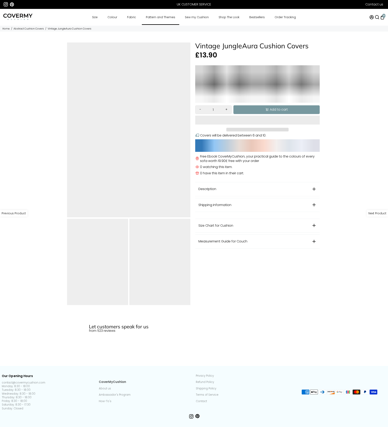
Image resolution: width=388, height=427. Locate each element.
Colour (112, 17)
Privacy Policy (205, 375)
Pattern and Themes (160, 17)
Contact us (374, 4)
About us (105, 388)
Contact (201, 401)
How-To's (105, 401)
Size (95, 17)
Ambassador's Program (115, 394)
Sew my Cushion (197, 17)
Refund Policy (205, 382)
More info (378, 317)
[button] (257, 120)
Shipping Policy (206, 388)
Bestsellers (257, 17)
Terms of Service (207, 394)
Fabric (131, 17)
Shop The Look (229, 17)
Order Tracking (285, 17)
